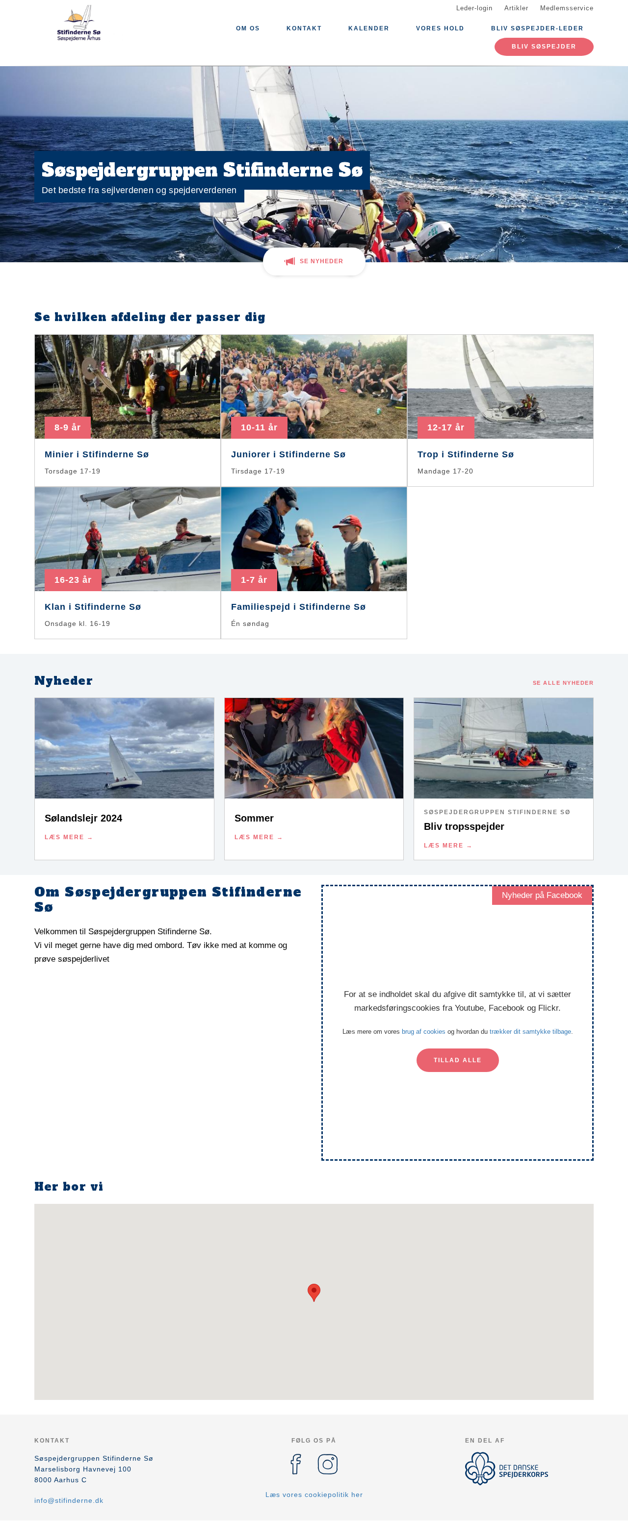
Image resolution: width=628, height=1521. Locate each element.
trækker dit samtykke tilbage (530, 1031)
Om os (248, 28)
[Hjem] (78, 23)
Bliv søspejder (544, 46)
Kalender (369, 28)
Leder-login (474, 8)
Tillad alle (458, 1060)
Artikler (516, 8)
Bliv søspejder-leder (537, 28)
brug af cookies (423, 1031)
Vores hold (440, 28)
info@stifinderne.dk (69, 1500)
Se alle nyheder (563, 683)
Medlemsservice (567, 8)
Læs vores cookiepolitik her (314, 1494)
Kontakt (304, 28)
